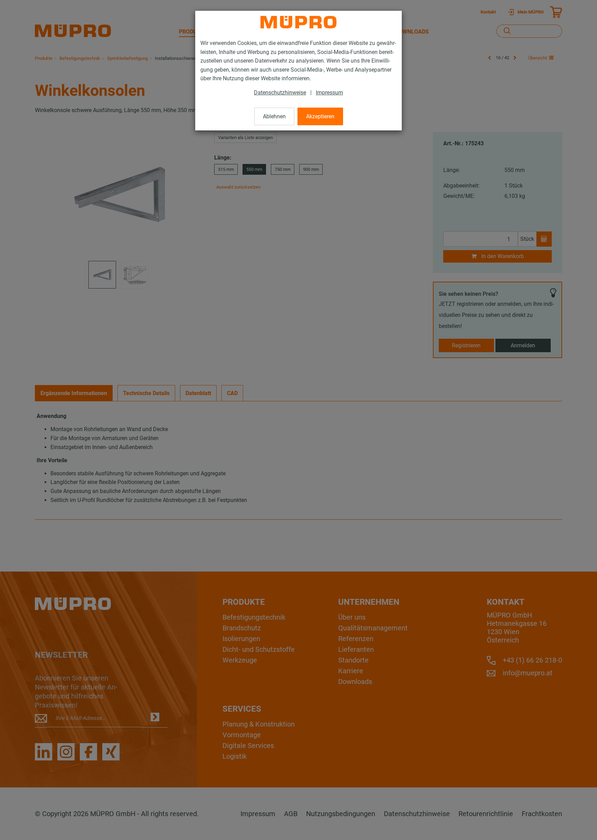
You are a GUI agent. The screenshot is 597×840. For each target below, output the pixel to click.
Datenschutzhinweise (280, 92)
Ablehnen (274, 116)
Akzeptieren (320, 116)
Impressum (329, 92)
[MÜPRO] (298, 22)
